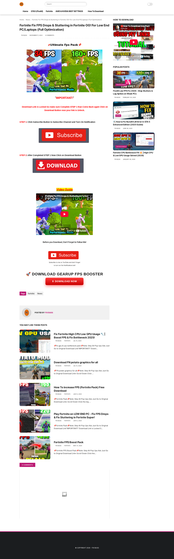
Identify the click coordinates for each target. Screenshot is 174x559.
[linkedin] (40, 300)
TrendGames (121, 85)
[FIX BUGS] (21, 5)
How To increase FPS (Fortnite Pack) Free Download (79, 389)
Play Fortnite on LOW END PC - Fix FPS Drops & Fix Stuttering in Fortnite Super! (81, 415)
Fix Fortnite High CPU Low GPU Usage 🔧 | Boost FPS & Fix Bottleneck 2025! (79, 336)
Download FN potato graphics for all (76, 362)
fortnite (31, 293)
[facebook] (111, 11)
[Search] (84, 4)
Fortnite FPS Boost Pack (68, 442)
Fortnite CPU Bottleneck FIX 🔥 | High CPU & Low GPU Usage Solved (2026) (133, 154)
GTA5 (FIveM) (37, 11)
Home (25, 11)
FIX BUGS (95, 548)
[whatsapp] (31, 300)
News (28, 20)
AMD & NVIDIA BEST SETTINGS (69, 11)
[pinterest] (36, 300)
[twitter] (26, 300)
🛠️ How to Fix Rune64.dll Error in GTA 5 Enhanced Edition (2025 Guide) (131, 123)
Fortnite (49, 11)
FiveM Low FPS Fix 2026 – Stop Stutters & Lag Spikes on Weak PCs (133, 92)
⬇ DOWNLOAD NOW (64, 281)
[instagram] (115, 11)
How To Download (96, 11)
